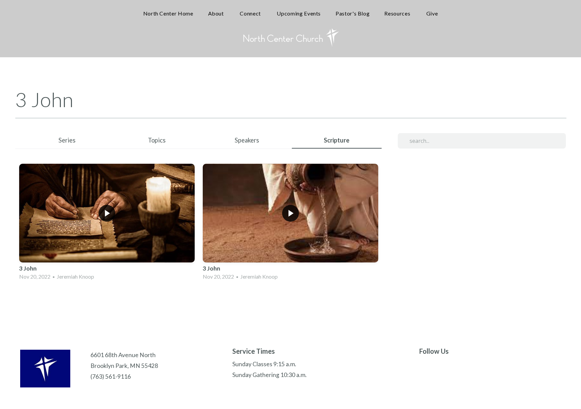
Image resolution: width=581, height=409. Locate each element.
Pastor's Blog (353, 13)
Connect (251, 13)
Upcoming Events (299, 13)
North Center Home (168, 13)
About (216, 13)
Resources (397, 13)
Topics (156, 140)
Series (67, 140)
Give (432, 13)
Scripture (336, 140)
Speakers (247, 140)
